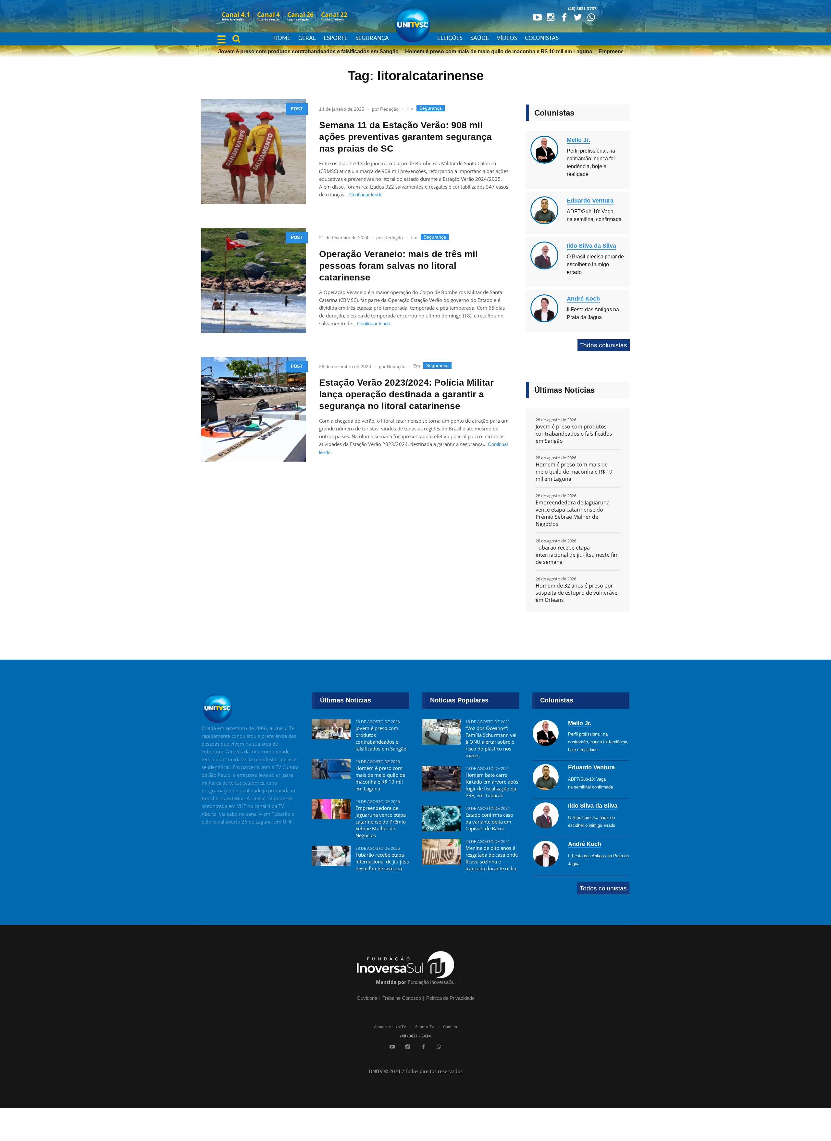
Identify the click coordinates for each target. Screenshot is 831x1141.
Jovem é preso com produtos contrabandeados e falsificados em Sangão (284, 51)
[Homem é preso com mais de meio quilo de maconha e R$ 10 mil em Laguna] (331, 771)
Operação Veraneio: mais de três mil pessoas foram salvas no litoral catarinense (398, 265)
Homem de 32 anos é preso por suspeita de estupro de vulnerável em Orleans (577, 592)
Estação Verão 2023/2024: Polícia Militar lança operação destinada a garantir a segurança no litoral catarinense (406, 394)
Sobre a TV (424, 1027)
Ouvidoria (367, 998)
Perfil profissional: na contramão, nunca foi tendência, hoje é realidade (598, 742)
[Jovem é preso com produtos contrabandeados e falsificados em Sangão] (331, 732)
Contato (450, 1027)
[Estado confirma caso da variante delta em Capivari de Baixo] (441, 818)
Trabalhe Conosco (401, 998)
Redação (389, 109)
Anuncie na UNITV (390, 1027)
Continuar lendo (365, 194)
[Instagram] (550, 17)
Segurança (430, 108)
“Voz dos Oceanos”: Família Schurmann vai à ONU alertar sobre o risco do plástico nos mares (490, 742)
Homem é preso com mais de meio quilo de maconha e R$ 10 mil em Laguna (474, 51)
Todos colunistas (603, 345)
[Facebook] (564, 17)
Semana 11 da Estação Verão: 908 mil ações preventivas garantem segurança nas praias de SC (405, 137)
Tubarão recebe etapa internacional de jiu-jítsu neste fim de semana (577, 554)
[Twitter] (577, 17)
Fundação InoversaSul (431, 982)
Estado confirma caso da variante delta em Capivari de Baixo (489, 822)
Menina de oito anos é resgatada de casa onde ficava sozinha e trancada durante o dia (491, 858)
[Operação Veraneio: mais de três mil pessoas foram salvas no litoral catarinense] (253, 280)
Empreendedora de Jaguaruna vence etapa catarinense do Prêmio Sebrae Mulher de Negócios (573, 513)
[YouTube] (537, 17)
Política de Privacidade (450, 998)
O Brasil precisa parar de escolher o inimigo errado (595, 264)
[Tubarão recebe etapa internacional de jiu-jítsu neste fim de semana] (331, 858)
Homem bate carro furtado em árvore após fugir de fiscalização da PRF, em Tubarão (491, 785)
